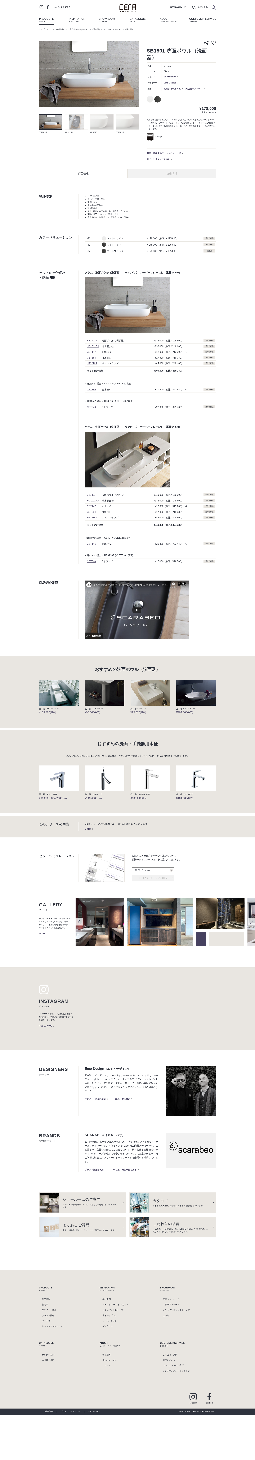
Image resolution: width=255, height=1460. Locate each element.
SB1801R (92, 495)
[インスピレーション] (77, 21)
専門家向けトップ (177, 7)
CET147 (91, 352)
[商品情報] (46, 21)
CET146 (91, 389)
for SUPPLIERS (62, 7)
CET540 (91, 407)
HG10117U (93, 346)
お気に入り (200, 7)
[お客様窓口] (202, 21)
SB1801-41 (93, 340)
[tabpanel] (89, 74)
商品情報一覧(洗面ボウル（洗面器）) (86, 29)
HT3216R (92, 363)
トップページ (44, 29)
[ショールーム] (107, 21)
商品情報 (60, 29)
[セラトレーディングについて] (169, 21)
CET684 (91, 357)
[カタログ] (138, 21)
